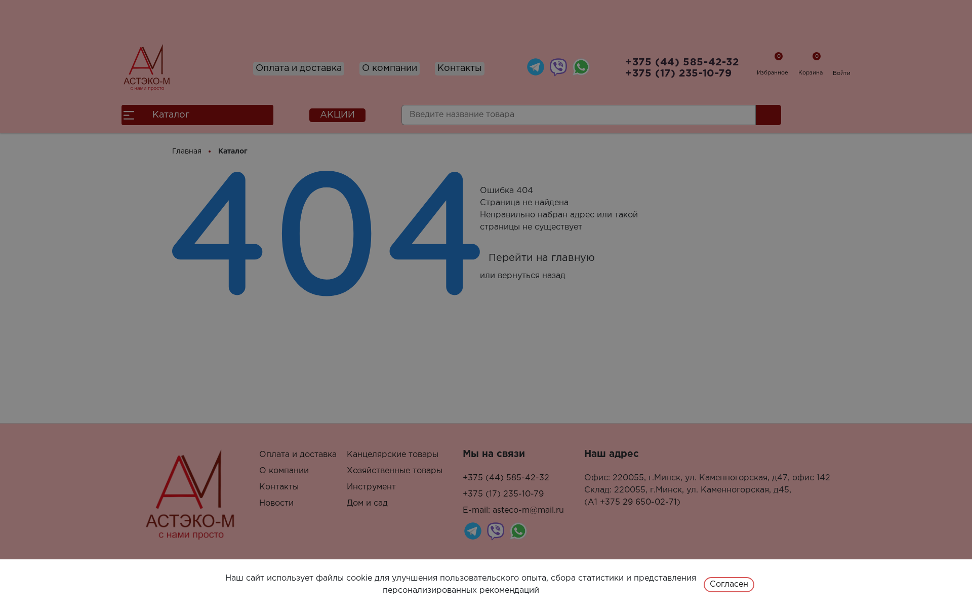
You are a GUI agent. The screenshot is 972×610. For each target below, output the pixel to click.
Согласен (729, 584)
